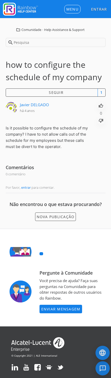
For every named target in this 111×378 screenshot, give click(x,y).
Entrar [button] (99, 9)
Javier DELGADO (34, 104)
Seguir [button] (56, 92)
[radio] (101, 105)
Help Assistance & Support (64, 29)
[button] (72, 9)
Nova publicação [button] (56, 216)
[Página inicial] (20, 8)
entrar (26, 187)
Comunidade (31, 29)
